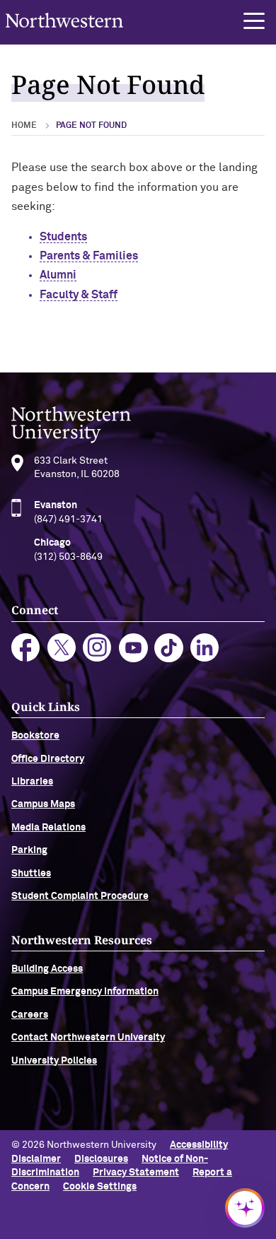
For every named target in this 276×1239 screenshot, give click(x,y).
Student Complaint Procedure (80, 896)
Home (24, 126)
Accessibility (199, 1145)
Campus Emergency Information (85, 992)
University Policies (54, 1061)
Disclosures (101, 1159)
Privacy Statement (136, 1173)
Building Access (47, 969)
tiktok (168, 647)
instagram (97, 647)
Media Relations (48, 828)
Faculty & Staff (78, 294)
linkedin (204, 647)
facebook (25, 647)
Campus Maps (43, 804)
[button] (254, 21)
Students (63, 236)
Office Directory (47, 759)
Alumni (58, 275)
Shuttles (31, 874)
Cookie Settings (100, 1187)
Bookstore (35, 736)
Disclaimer (36, 1159)
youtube (133, 647)
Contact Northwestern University (88, 1038)
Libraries (32, 782)
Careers (29, 1015)
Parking (29, 850)
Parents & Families (89, 256)
